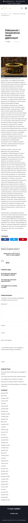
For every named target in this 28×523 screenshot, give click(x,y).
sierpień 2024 (4, 450)
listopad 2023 (4, 473)
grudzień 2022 (4, 494)
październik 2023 (5, 476)
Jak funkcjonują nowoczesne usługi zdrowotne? (8, 280)
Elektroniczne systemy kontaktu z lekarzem (12, 381)
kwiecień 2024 (4, 460)
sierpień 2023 (4, 481)
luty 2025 (3, 434)
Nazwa (3, 325)
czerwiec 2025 (4, 424)
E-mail (3, 332)
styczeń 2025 (4, 437)
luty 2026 (3, 403)
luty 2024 (3, 466)
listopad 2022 (4, 497)
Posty (7, 26)
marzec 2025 (4, 432)
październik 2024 (5, 445)
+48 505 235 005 (21, 1)
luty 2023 (3, 489)
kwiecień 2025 (4, 429)
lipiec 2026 (4, 395)
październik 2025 (5, 414)
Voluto (17, 520)
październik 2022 (5, 500)
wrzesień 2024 (5, 447)
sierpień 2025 (4, 419)
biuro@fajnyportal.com (9, 1)
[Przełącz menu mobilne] (26, 8)
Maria (8, 41)
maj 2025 (3, 427)
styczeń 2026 (4, 406)
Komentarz (4, 304)
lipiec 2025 (3, 421)
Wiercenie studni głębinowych (14, 216)
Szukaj (2, 361)
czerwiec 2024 (5, 455)
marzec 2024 (4, 463)
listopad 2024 (4, 442)
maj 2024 (3, 458)
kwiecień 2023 (4, 484)
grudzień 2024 (4, 440)
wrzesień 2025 (4, 416)
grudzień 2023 (4, 471)
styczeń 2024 (4, 468)
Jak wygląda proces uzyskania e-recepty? (12, 379)
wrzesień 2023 (4, 479)
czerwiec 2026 (5, 398)
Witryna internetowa (6, 340)
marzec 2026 (4, 401)
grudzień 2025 (4, 408)
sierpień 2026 (4, 393)
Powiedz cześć (14, 513)
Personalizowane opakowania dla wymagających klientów (9, 274)
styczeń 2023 (4, 492)
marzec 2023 (4, 487)
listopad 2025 (4, 411)
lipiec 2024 (4, 453)
